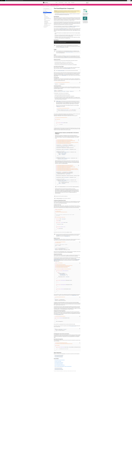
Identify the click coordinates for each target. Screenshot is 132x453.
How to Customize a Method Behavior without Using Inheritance (63, 366)
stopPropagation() (58, 314)
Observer (75, 26)
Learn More (56, 358)
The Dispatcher (46, 16)
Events (45, 15)
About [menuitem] (56, 2)
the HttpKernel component (63, 28)
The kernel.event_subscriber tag (59, 369)
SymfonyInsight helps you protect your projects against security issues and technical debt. (14, 0)
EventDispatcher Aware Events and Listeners (47, 23)
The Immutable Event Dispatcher (59, 355)
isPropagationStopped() (73, 325)
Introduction (45, 12)
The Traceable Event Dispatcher (59, 356)
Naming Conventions (57, 59)
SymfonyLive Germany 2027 (47, 4)
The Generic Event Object (61, 70)
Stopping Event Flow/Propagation (46, 22)
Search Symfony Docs (46, 8)
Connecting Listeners (46, 17)
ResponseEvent (64, 75)
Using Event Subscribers (47, 20)
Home (44, 6)
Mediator (71, 26)
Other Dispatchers (57, 352)
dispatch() (57, 239)
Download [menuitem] (72, 2)
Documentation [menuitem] (61, 2)
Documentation (47, 6)
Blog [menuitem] (69, 2)
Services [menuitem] (66, 2)
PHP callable (58, 101)
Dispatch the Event (57, 238)
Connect (129, 0)
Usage (44, 14)
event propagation (67, 68)
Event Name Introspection (58, 339)
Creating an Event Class (57, 204)
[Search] (131, 0)
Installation (45, 13)
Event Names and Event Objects (59, 66)
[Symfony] (48, 2)
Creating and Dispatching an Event (47, 19)
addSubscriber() (74, 295)
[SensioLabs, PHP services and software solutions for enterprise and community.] (87, 2)
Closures (59, 106)
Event (66, 56)
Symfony (2, 0)
